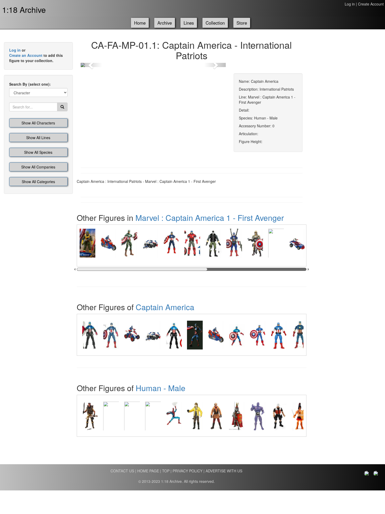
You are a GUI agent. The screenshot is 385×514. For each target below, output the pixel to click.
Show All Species (38, 152)
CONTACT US (122, 470)
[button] (91, 65)
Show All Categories (38, 181)
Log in (350, 4)
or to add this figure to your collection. (36, 55)
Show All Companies (38, 166)
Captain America (165, 307)
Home (140, 23)
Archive (164, 23)
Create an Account (25, 55)
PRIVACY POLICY (187, 470)
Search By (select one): (30, 84)
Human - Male (160, 387)
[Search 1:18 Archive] (62, 106)
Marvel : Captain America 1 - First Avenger (209, 217)
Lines (189, 23)
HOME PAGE (148, 470)
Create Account (371, 4)
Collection (215, 23)
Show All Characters (38, 122)
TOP (165, 470)
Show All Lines (38, 137)
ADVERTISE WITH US (224, 470)
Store (241, 23)
